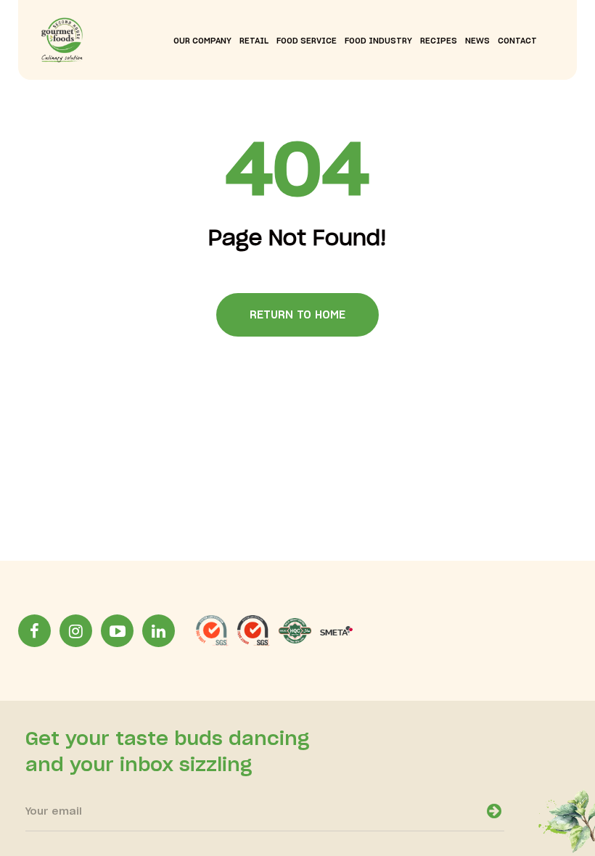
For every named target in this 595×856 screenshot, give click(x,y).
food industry (378, 41)
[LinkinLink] (158, 630)
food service (306, 41)
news (477, 41)
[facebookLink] (34, 630)
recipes (438, 41)
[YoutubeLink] (117, 630)
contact (517, 41)
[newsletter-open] (494, 811)
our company (202, 41)
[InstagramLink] (76, 630)
